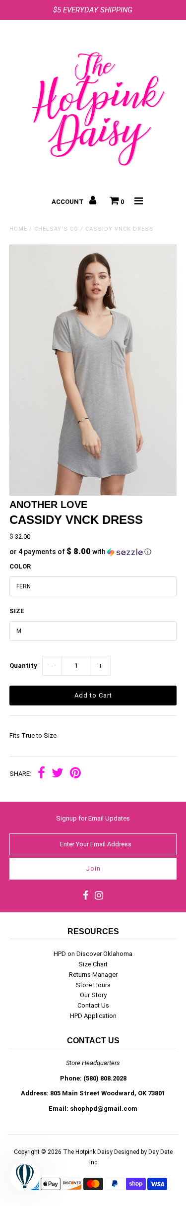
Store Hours (93, 985)
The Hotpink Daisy (88, 1151)
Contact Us (93, 1005)
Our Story (93, 995)
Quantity (23, 665)
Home (18, 229)
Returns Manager (93, 974)
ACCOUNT (68, 201)
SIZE (16, 611)
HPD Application (93, 1015)
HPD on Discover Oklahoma (93, 953)
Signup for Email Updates (93, 818)
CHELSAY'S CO (56, 229)
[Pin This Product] (75, 774)
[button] (93, 552)
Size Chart (93, 964)
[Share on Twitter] (57, 774)
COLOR (20, 566)
